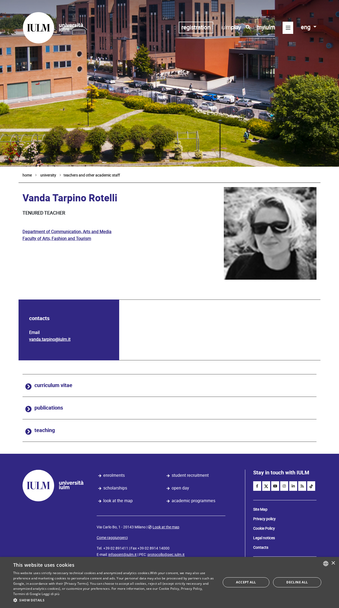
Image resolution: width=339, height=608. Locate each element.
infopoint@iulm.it (122, 554)
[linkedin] (293, 486)
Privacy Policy (191, 588)
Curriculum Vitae (53, 385)
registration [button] (196, 27)
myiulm (266, 27)
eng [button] (306, 27)
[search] (248, 27)
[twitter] (266, 486)
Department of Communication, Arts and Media (67, 232)
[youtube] (275, 486)
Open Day (180, 488)
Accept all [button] (246, 582)
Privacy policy (264, 518)
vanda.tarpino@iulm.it (49, 339)
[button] (114, 600)
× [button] (333, 563)
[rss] (302, 486)
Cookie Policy (264, 528)
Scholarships (115, 488)
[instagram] (284, 486)
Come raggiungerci (112, 537)
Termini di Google (27, 594)
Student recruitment (190, 475)
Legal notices (264, 538)
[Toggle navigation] (288, 28)
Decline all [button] (297, 582)
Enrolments (114, 475)
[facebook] (257, 486)
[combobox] (325, 563)
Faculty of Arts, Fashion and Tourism (57, 238)
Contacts (260, 547)
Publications (48, 408)
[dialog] (169, 582)
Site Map (260, 509)
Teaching (44, 430)
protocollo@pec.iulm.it (166, 554)
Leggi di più (50, 594)
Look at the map (118, 501)
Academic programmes (193, 501)
